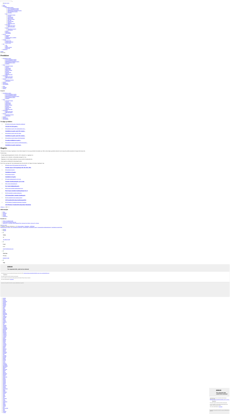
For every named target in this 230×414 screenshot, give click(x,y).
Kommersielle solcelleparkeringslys (44, 227)
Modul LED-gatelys (11, 25)
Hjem (4, 5)
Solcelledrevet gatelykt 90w (57, 227)
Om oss (4, 34)
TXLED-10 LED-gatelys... (11, 126)
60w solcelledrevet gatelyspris (16, 227)
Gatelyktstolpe (10, 17)
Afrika (6, 46)
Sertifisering (7, 35)
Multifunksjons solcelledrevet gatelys (15, 10)
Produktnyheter (8, 40)
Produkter (5, 6)
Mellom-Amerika (8, 47)
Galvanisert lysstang (11, 14)
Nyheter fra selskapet (9, 41)
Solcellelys (10, 12)
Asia (6, 45)
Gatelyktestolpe (26, 227)
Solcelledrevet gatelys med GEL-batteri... (15, 131)
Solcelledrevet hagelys (12, 28)
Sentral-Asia (7, 48)
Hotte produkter (21, 226)
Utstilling (7, 36)
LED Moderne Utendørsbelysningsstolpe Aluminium (18, 204)
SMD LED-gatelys (11, 26)
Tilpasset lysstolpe (11, 19)
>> (4, 207)
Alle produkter (8, 33)
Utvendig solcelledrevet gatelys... (13, 140)
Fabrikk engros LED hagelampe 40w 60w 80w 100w (18, 167)
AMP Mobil (32, 226)
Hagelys (6, 27)
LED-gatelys (7, 24)
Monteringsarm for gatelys (5, 227)
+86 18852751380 (6, 239)
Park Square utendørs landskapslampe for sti (16, 190)
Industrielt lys (7, 32)
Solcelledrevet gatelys (9, 7)
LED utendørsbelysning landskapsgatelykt (15, 200)
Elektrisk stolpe (10, 21)
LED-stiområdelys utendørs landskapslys (15, 195)
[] (12, 1)
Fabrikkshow (7, 38)
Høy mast (9, 20)
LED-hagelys (10, 30)
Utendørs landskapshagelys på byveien (14, 181)
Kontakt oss (5, 49)
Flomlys (6, 31)
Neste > (2, 207)
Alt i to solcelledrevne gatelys (13, 9)
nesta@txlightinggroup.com (8, 248)
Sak (3, 44)
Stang (6, 13)
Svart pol (9, 16)
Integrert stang (10, 18)
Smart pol (9, 22)
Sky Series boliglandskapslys (12, 186)
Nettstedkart (27, 226)
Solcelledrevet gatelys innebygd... (13, 145)
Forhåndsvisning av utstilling (10, 37)
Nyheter (4, 39)
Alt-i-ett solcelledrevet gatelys (13, 8)
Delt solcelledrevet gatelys (13, 11)
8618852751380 (6, 258)
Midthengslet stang (11, 23)
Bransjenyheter (8, 42)
